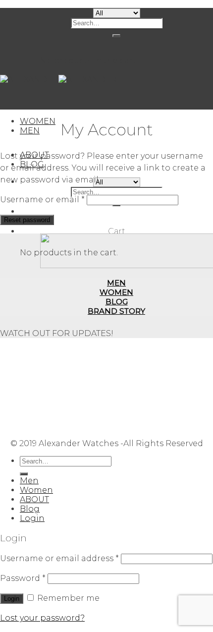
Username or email (42, 199)
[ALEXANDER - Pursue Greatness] (58, 79)
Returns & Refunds (116, 369)
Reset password (27, 220)
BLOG (117, 301)
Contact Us (116, 416)
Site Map (116, 426)
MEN (30, 130)
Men (29, 480)
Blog (30, 509)
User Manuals (116, 407)
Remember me (67, 598)
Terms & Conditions (116, 379)
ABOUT (34, 499)
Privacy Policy (116, 388)
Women (36, 490)
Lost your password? (42, 618)
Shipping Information (116, 360)
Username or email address (59, 558)
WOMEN (37, 121)
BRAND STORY (116, 311)
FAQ (116, 397)
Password (23, 578)
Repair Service (117, 350)
